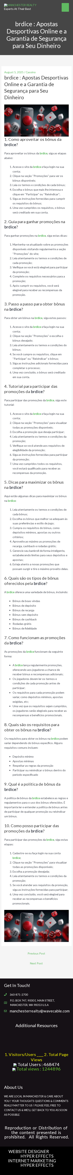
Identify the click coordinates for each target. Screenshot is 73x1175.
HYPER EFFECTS (37, 1155)
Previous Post (36, 953)
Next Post (36, 963)
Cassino (31, 72)
